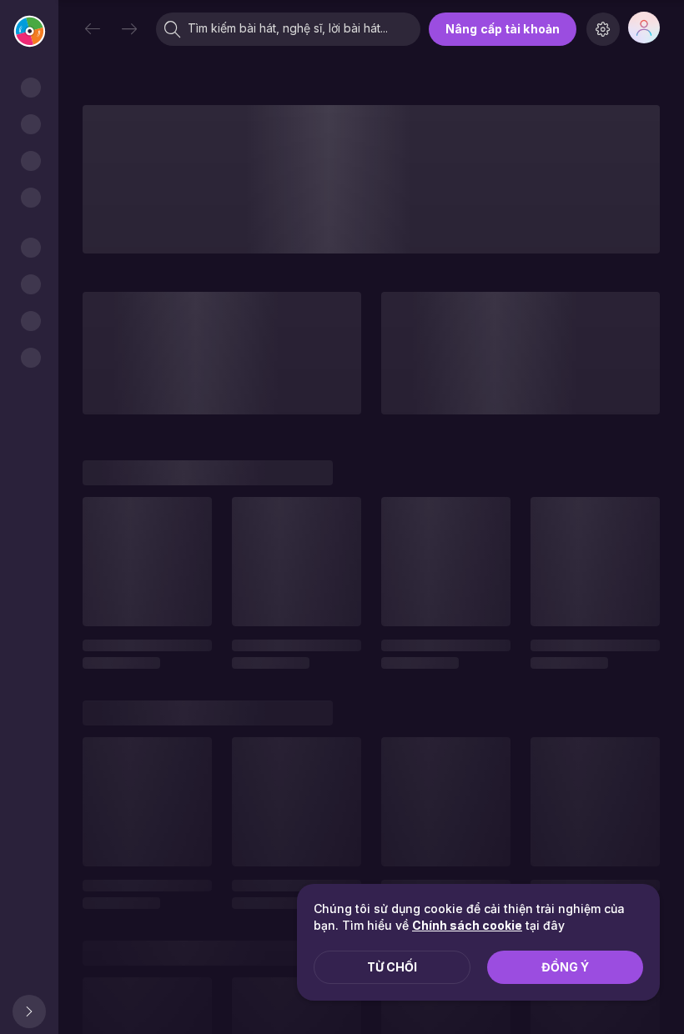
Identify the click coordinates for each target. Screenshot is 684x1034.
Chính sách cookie (467, 925)
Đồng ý (565, 967)
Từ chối (392, 967)
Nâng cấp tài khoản (502, 29)
